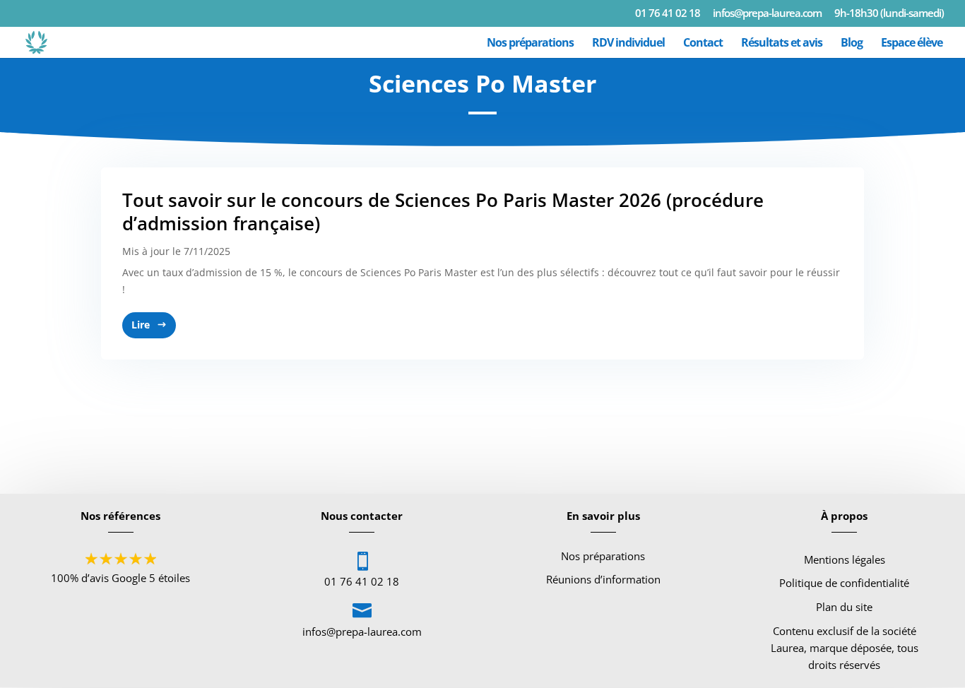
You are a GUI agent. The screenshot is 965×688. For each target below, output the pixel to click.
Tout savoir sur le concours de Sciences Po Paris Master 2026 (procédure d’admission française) (443, 212)
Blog (852, 43)
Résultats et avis (781, 43)
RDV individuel (628, 43)
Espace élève (911, 43)
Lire (140, 324)
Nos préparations (530, 43)
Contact (703, 43)
